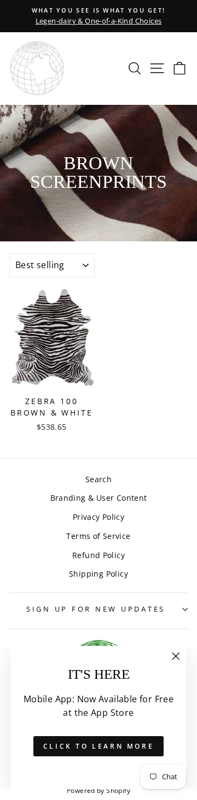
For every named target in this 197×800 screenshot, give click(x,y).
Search (98, 479)
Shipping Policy (98, 573)
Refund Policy (98, 555)
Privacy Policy (98, 517)
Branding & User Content (98, 498)
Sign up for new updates (95, 609)
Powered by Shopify (98, 790)
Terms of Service (98, 536)
